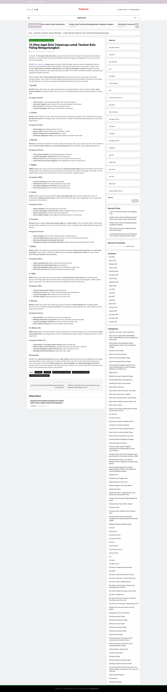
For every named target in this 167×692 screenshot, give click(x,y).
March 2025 (112, 304)
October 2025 (113, 278)
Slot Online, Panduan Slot (116, 594)
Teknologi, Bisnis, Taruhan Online (118, 649)
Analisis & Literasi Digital (116, 350)
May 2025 (112, 296)
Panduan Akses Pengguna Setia (118, 478)
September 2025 (113, 282)
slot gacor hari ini (114, 47)
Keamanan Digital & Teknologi (117, 443)
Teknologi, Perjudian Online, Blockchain (120, 663)
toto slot (111, 176)
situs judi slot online (115, 538)
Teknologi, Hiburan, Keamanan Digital (120, 660)
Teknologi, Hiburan (114, 656)
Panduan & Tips (113, 475)
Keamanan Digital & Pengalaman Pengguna (121, 439)
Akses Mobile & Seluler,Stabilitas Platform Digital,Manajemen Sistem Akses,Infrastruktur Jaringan (122, 345)
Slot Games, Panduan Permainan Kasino (120, 567)
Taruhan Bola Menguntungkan (39, 375)
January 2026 (113, 268)
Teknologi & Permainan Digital (118, 631)
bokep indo (112, 162)
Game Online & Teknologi (116, 387)
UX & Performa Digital (115, 682)
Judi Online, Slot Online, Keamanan (119, 425)
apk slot (111, 155)
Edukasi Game (113, 372)
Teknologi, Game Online (116, 653)
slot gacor (112, 76)
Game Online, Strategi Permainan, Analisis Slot (122, 401)
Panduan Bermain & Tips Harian (118, 482)
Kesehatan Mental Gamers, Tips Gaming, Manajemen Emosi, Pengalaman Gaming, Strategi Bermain (123, 461)
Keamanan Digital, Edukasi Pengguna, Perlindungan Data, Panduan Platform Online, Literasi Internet (122, 448)
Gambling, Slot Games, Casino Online (120, 383)
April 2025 (112, 300)
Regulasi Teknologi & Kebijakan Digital (120, 524)
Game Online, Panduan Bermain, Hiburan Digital (122, 398)
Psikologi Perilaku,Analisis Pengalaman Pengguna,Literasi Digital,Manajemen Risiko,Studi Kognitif (123, 518)
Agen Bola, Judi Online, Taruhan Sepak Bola (41, 40)
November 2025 (113, 275)
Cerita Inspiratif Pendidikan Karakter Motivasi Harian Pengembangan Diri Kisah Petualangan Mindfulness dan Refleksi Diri (122, 367)
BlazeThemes (95, 688)
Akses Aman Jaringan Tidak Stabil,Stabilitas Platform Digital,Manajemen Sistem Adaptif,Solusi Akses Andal (123, 337)
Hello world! (130, 246)
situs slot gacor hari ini (115, 97)
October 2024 (113, 322)
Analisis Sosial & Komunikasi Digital (119, 358)
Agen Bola (38, 372)
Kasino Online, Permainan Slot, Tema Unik (121, 436)
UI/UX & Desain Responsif (116, 675)
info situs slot (113, 414)
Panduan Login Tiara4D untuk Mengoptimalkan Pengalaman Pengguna (69, 24)
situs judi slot (113, 531)
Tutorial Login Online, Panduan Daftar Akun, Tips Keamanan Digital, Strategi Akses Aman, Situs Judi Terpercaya (123, 669)
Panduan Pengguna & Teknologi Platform (121, 485)
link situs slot (113, 62)
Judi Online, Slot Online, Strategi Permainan (121, 428)
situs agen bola (40, 64)
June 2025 (112, 293)
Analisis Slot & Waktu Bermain (118, 354)
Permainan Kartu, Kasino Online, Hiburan (120, 504)
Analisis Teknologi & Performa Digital (120, 361)
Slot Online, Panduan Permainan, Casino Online (122, 591)
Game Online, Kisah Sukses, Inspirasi (119, 394)
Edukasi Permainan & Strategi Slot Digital (121, 376)
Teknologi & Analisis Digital (117, 616)
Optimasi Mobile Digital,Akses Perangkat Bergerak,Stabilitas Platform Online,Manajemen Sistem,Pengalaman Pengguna (122, 469)
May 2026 (112, 257)
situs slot (112, 54)
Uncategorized (113, 678)
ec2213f (33, 51)
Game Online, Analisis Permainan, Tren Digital (122, 390)
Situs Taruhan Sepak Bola (81, 372)
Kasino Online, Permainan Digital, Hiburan (121, 432)
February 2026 (113, 264)
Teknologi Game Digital (116, 634)
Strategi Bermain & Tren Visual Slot (119, 613)
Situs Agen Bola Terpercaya (61, 372)
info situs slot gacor (115, 418)
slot (110, 69)
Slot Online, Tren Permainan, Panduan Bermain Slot (123, 603)
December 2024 (113, 314)
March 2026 (112, 260)
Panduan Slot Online (115, 489)
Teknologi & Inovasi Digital (117, 623)
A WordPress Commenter (116, 246)
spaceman (112, 148)
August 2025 (112, 286)
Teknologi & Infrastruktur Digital (118, 620)
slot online (112, 169)
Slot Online (112, 571)
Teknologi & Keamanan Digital (117, 627)
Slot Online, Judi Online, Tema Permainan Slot (122, 578)
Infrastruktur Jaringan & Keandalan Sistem (121, 421)
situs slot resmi (113, 553)
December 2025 (113, 271)
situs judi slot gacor (115, 535)
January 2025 (113, 311)
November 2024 (113, 318)
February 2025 (113, 307)
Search (110, 197)
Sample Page (81, 18)
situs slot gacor (113, 83)
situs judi (111, 528)
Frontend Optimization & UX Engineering (120, 380)
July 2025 (112, 289)
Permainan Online (114, 507)
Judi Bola (47, 372)
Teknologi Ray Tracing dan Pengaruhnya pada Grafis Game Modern (109, 2)
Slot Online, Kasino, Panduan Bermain (120, 582)
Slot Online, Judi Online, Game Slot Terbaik (121, 574)
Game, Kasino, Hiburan (115, 405)
